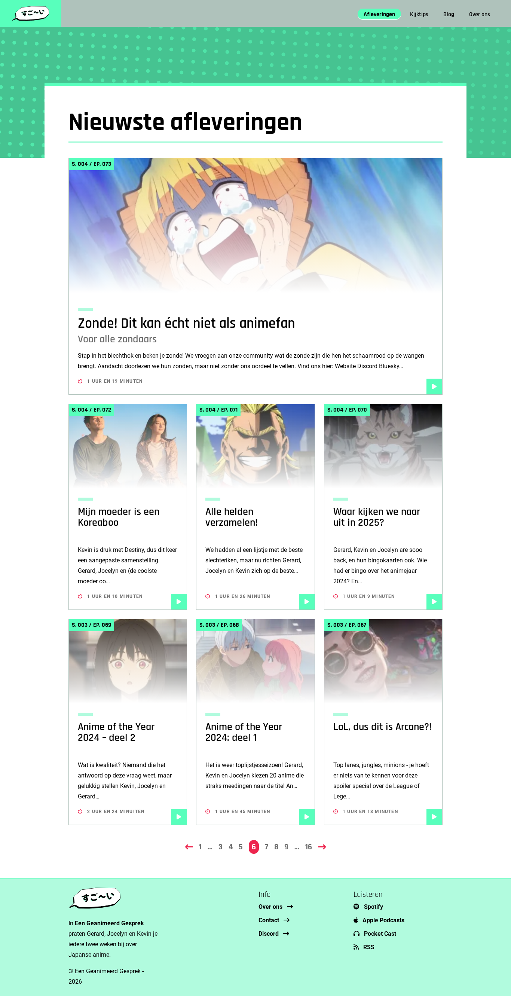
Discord (269, 933)
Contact (269, 920)
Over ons (479, 14)
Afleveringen (379, 14)
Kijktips (419, 14)
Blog (448, 14)
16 (308, 847)
